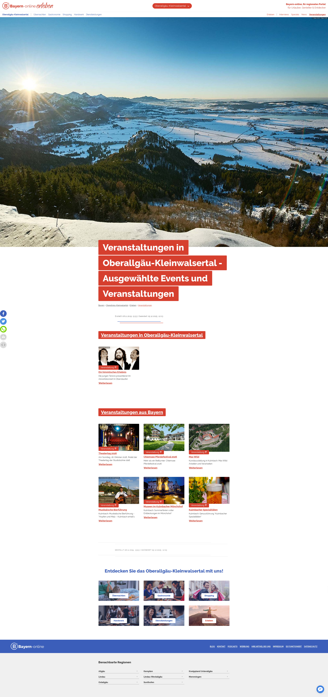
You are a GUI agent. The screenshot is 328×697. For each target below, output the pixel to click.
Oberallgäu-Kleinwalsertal (170, 5)
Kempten (148, 671)
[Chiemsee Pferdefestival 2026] (164, 439)
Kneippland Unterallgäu (201, 671)
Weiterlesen (105, 383)
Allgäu (102, 671)
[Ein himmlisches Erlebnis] (119, 358)
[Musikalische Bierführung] (119, 492)
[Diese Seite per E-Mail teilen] (3, 337)
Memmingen (195, 677)
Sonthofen (149, 682)
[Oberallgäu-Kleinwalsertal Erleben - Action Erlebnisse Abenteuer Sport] (45, 5)
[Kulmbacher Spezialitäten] (209, 492)
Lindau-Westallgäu (153, 677)
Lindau (102, 677)
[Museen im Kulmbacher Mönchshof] (164, 490)
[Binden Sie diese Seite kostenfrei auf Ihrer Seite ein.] (3, 345)
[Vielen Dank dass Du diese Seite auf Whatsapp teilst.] (3, 329)
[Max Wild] (209, 439)
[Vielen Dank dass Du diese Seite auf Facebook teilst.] (3, 313)
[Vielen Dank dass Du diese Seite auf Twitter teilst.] (3, 321)
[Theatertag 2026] (119, 437)
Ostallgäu (103, 682)
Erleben (270, 14)
